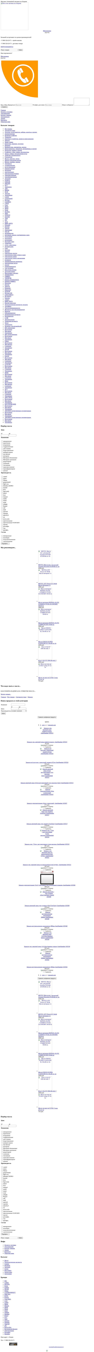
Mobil (6, 207)
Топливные (8, 333)
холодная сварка (10, 271)
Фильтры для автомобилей (13, 326)
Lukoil (7, 203)
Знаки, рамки (9, 142)
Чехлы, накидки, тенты (12, 158)
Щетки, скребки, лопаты (12, 162)
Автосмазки (8, 195)
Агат (6, 222)
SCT (6, 185)
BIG (5, 1281)
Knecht (7, 356)
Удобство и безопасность (12, 155)
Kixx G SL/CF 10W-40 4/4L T (47, 660)
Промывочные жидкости (12, 314)
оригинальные (9, 172)
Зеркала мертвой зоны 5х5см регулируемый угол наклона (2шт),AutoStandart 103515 (47, 783)
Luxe (6, 205)
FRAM (7, 349)
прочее (7, 265)
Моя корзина (47, 31)
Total (6, 218)
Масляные (8, 331)
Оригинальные (9, 1330)
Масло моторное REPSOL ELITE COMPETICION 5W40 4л (48, 623)
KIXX (6, 1296)
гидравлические (10, 165)
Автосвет (8, 178)
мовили (7, 251)
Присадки (8, 290)
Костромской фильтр (10, 1329)
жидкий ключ (9, 246)
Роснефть (7, 1332)
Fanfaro (6, 1287)
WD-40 (7, 231)
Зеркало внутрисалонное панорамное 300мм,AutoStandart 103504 (47, 967)
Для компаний (5, 113)
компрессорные (10, 168)
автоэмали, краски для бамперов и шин (17, 235)
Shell (6, 213)
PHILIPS (7, 183)
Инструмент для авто (11, 273)
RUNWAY (8, 296)
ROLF (6, 1316)
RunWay (7, 212)
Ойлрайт (7, 225)
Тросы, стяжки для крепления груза (16, 154)
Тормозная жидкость (11, 321)
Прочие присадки (10, 303)
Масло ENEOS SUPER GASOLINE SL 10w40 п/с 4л (47, 642)
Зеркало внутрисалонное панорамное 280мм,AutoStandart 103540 (47, 926)
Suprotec (7, 217)
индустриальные (10, 167)
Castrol (7, 197)
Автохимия (8, 230)
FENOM (7, 291)
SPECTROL (8, 397)
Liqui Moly (7, 1299)
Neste (6, 210)
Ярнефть (7, 1334)
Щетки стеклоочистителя (13, 160)
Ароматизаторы (10, 134)
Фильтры (7, 1265)
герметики (8, 243)
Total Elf (6, 1324)
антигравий (8, 236)
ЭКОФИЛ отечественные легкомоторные (18, 417)
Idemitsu (6, 1314)
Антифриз (8, 306)
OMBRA (7, 276)
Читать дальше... (6, 694)
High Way (7, 1294)
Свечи (6, 1269)
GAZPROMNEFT (10, 1292)
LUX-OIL (8, 364)
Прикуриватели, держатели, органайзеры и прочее (21, 149)
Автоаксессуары (10, 130)
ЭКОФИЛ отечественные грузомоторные (18, 411)
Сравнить (48, 747)
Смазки (6, 1264)
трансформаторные (11, 177)
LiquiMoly (8, 202)
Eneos (6, 1286)
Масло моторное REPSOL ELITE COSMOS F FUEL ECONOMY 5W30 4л (48, 604)
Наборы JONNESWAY (12, 280)
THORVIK (8, 278)
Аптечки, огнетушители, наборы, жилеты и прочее (21, 132)
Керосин (7, 311)
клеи (6, 248)
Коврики (7, 145)
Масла (6, 1260)
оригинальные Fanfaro (12, 173)
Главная (3, 110)
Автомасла (8, 163)
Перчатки (8, 283)
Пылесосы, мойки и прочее (13, 150)
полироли (8, 260)
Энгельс (7, 193)
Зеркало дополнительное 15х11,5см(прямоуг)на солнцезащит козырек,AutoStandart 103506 (47, 885)
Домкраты (8, 137)
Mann (6, 381)
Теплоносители (9, 319)
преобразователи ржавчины (13, 261)
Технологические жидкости (13, 1262)
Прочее (7, 285)
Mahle (6, 372)
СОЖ (6, 318)
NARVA (7, 180)
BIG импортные (10, 328)
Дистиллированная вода (12, 308)
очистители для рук (11, 253)
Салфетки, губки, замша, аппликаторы (17, 152)
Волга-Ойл (7, 1327)
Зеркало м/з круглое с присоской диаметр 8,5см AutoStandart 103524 (47, 762)
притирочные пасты (11, 263)
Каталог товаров (6, 115)
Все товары (8, 129)
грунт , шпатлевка (10, 245)
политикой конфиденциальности (56, 1347)
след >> (44, 725)
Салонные (8, 346)
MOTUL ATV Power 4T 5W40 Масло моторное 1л (47, 584)
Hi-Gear (7, 200)
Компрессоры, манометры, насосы (15, 147)
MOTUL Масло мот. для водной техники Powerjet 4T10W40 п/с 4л (48, 565)
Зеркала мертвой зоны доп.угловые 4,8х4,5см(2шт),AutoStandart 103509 (47, 905)
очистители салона (11, 256)
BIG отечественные (11, 334)
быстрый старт (9, 241)
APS (6, 188)
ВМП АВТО (9, 223)
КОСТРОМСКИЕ (10, 404)
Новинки (8, 288)
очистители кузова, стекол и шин (15, 255)
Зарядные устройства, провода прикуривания (19, 139)
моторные (8, 170)
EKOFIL (7, 1284)
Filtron (7, 341)
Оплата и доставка (6, 112)
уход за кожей (9, 268)
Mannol (6, 1306)
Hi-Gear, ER (8, 293)
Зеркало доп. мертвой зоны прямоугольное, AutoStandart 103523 (47, 742)
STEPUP (7, 215)
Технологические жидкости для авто (16, 304)
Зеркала (7, 140)
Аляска (7, 299)
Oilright (6, 1312)
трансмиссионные (10, 175)
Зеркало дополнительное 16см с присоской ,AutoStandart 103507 (47, 803)
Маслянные (8, 344)
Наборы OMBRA (10, 281)
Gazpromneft (8, 198)
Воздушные (8, 329)
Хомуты (7, 286)
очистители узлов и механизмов (15, 258)
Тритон (7, 228)
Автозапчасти (5, 117)
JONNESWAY (9, 275)
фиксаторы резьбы (10, 270)
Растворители (9, 316)
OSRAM (7, 182)
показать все (52, 725)
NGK (6, 192)
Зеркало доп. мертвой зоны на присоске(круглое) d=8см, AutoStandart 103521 (47, 864)
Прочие (7, 226)
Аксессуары (8, 1272)
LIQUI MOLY (9, 294)
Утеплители (8, 157)
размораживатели (10, 266)
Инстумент (7, 1270)
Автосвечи (8, 187)
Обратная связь (5, 122)
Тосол (6, 323)
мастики (7, 250)
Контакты (4, 120)
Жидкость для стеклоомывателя (15, 309)
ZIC (6, 220)
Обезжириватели (10, 313)
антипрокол (8, 240)
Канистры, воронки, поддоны (14, 144)
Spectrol (6, 1321)
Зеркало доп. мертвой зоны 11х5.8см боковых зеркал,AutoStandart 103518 (47, 946)
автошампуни (9, 233)
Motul (6, 208)
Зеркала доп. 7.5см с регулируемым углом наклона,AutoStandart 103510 (47, 844)
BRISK (7, 190)
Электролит (8, 324)
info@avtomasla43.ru (7, 46)
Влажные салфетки (11, 135)
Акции (3, 118)
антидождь (8, 238)
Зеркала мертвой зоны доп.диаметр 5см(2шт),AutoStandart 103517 (47, 824)
